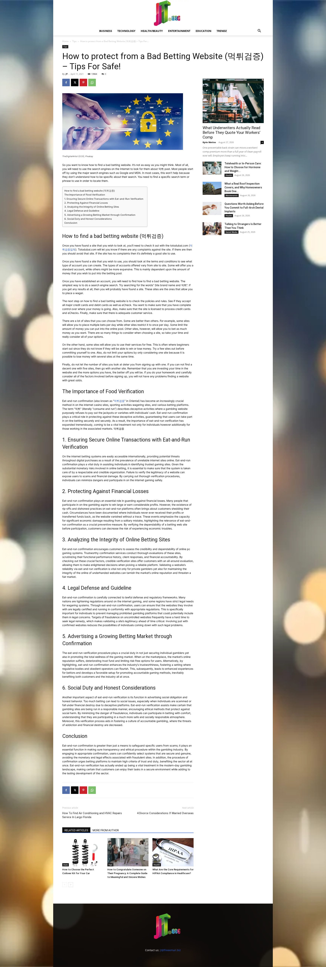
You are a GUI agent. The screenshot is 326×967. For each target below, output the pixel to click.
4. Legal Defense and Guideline (81, 210)
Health (157, 864)
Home (65, 41)
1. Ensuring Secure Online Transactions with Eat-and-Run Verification (103, 198)
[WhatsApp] (92, 82)
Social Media (231, 232)
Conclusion (70, 222)
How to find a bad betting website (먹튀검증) (89, 190)
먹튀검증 (151, 236)
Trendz (222, 31)
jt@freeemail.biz (170, 950)
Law (205, 121)
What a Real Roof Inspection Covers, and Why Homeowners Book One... (243, 187)
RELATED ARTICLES (76, 830)
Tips (74, 41)
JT (67, 73)
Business (105, 31)
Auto (65, 864)
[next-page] (70, 884)
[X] (74, 82)
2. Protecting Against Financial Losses (86, 202)
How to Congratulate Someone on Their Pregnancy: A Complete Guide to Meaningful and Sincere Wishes (127, 873)
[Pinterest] (83, 82)
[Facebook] (66, 82)
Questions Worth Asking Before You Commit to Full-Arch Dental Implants (244, 207)
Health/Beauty (152, 31)
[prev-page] (64, 884)
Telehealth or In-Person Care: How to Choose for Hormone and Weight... (243, 167)
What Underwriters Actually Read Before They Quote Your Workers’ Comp (231, 132)
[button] (259, 31)
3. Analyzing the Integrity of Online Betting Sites (91, 206)
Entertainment (179, 31)
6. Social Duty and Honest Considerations (88, 218)
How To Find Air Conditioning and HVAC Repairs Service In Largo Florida (92, 815)
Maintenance (232, 195)
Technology (126, 31)
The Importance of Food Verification (84, 194)
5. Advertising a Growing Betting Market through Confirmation (99, 214)
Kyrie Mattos (209, 142)
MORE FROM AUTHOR (106, 830)
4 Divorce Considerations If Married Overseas (165, 813)
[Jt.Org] (163, 13)
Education (203, 31)
